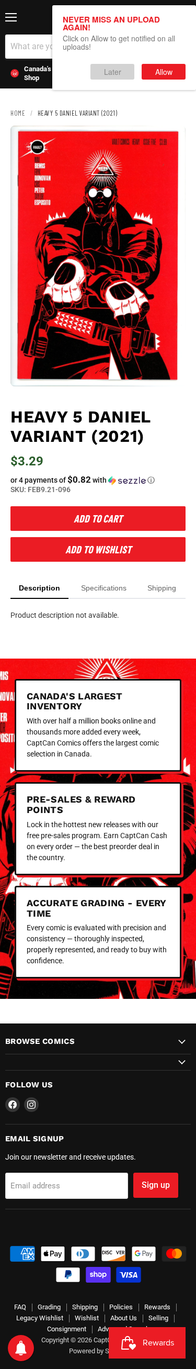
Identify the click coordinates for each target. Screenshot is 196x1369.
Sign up (156, 1185)
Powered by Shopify (98, 1351)
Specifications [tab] (103, 588)
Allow (163, 71)
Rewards (157, 1307)
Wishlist (87, 1318)
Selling (158, 1318)
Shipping (85, 1307)
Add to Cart (98, 518)
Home (17, 113)
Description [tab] (39, 588)
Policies (121, 1307)
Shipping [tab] (161, 588)
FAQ (20, 1307)
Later (112, 71)
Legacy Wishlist (39, 1318)
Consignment (66, 1329)
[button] (98, 480)
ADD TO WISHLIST (98, 549)
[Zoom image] (168, 369)
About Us (123, 1318)
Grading (49, 1307)
